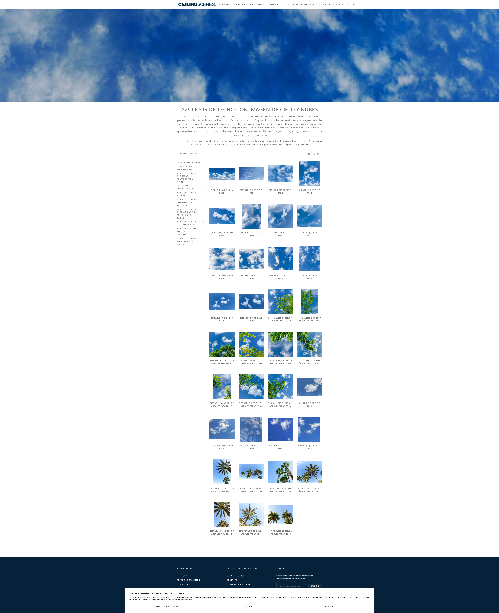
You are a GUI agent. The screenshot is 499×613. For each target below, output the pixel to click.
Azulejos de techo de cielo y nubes (187, 223)
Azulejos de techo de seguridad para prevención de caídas (187, 213)
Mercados (182, 584)
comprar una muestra (239, 584)
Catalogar (182, 576)
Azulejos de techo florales (187, 194)
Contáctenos (222, 144)
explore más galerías (297, 144)
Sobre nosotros (236, 576)
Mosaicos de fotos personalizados (187, 167)
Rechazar (328, 606)
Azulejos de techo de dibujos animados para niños (187, 177)
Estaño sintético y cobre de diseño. (187, 187)
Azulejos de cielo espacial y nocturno (186, 232)
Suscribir (314, 586)
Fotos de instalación (188, 580)
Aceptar (248, 606)
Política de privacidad (182, 599)
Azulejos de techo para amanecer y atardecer (187, 241)
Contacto (232, 580)
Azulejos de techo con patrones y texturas (187, 202)
